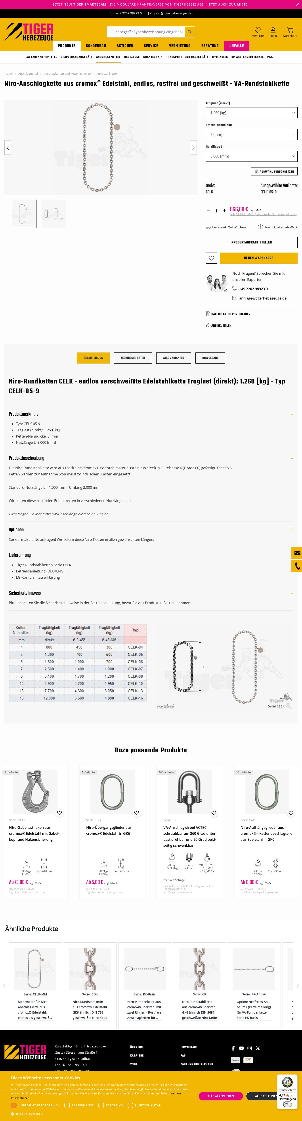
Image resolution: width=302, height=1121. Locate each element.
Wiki (133, 1064)
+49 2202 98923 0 (129, 13)
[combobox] (146, 31)
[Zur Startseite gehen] (28, 31)
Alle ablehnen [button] (266, 1096)
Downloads (189, 1047)
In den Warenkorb (258, 258)
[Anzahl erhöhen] (224, 211)
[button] (101, 1114)
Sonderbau (96, 46)
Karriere (137, 1055)
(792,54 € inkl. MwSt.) (263, 214)
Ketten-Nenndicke (219, 125)
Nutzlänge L (214, 147)
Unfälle (236, 46)
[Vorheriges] (7, 147)
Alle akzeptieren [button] (221, 1096)
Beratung (210, 46)
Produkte (66, 46)
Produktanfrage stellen (251, 242)
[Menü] (295, 1077)
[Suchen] (190, 31)
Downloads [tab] (210, 358)
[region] (100, 164)
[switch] (287, 1104)
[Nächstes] (193, 147)
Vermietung (180, 46)
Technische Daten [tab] (133, 358)
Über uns (137, 1047)
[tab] (93, 358)
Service (151, 46)
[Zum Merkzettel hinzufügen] (211, 258)
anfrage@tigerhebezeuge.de (263, 298)
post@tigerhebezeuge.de (172, 13)
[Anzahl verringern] (208, 211)
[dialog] (151, 1096)
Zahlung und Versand (197, 1064)
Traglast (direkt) (218, 103)
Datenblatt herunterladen (230, 314)
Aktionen (125, 46)
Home (8, 74)
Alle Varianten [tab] (173, 358)
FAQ (183, 1055)
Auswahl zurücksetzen (277, 171)
